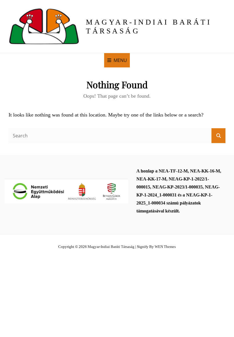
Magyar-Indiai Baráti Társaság (111, 246)
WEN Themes (165, 246)
